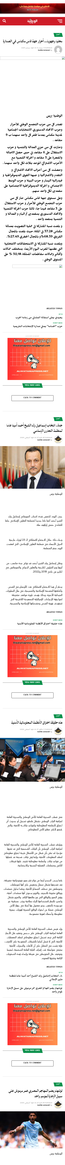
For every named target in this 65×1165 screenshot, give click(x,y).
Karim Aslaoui (44, 50)
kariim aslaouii (43, 440)
